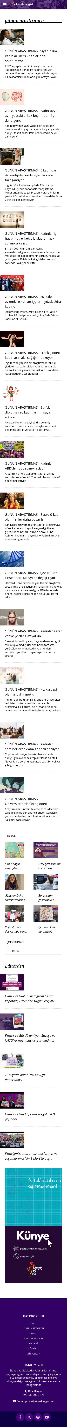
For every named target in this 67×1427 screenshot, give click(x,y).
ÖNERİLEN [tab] (13, 951)
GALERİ (33, 1343)
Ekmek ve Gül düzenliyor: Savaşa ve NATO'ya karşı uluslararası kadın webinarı (30, 1040)
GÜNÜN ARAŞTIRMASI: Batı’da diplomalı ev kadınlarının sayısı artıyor (28, 412)
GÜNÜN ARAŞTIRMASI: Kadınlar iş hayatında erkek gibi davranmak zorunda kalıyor (30, 238)
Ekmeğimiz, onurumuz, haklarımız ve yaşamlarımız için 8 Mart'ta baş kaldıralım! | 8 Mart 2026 (31, 1158)
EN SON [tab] (11, 835)
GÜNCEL (33, 1323)
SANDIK (33, 1333)
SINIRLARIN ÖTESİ (33, 1328)
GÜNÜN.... (33, 1348)
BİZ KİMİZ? (33, 1353)
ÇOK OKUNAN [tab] (15, 942)
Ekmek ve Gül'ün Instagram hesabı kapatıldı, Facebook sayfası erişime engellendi (30, 1001)
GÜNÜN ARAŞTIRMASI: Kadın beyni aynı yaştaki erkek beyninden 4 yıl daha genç (31, 115)
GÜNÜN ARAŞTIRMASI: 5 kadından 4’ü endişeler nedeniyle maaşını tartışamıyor (31, 175)
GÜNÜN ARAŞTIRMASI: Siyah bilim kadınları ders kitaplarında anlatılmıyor (31, 56)
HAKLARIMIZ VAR (33, 1338)
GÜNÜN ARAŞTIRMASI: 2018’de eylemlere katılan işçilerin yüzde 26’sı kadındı (33, 301)
